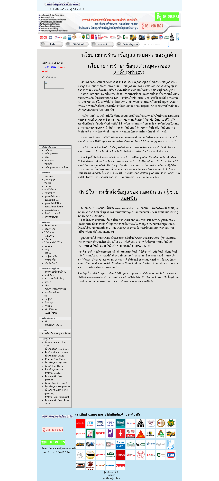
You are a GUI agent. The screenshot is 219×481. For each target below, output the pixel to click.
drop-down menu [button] (151, 44)
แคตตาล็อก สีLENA (47, 339)
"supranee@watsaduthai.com (64, 448)
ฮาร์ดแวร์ (43, 330)
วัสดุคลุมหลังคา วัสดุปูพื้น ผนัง (49, 268)
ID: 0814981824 (55, 442)
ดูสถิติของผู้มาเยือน (111, 478)
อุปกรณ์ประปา (45, 173)
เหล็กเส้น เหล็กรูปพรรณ (48, 147)
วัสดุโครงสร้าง (45, 222)
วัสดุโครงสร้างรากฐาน (47, 318)
